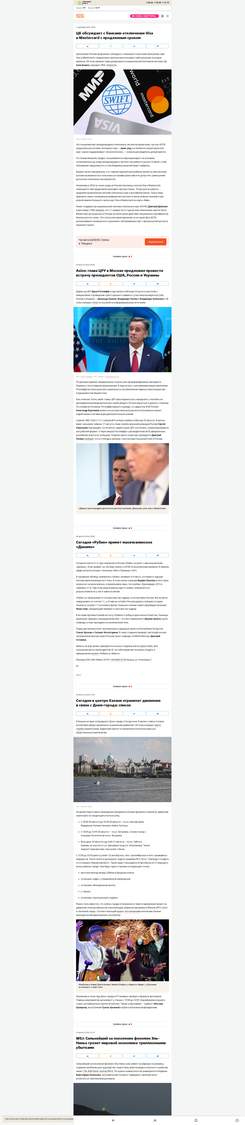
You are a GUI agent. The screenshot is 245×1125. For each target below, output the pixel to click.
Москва (91, 8)
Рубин (78, 675)
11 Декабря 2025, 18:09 (85, 27)
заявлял (99, 210)
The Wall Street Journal (94, 1071)
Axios (95, 302)
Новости (111, 65)
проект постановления (129, 911)
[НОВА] (143, 16)
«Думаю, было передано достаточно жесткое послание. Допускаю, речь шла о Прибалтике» (122, 508)
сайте (143, 646)
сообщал (89, 438)
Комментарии (122, 256)
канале (95, 653)
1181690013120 (118, 659)
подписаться (155, 241)
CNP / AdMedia (87, 377)
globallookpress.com (112, 377)
